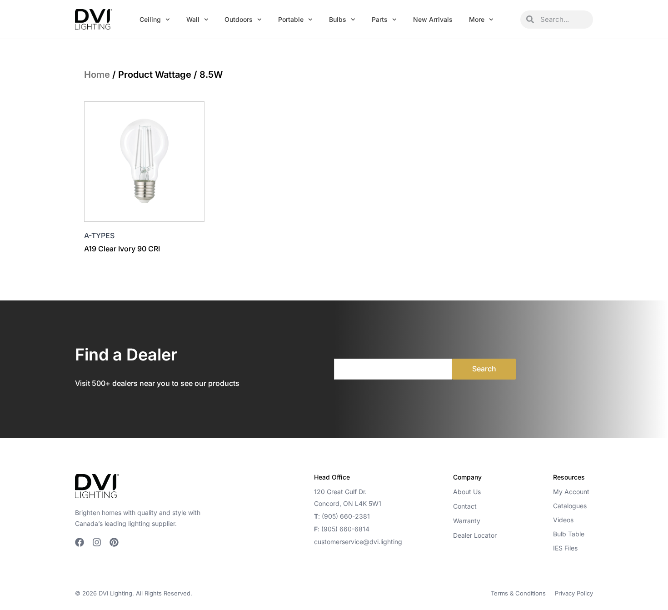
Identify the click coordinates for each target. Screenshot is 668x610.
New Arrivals (433, 19)
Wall (192, 19)
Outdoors (238, 19)
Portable (291, 19)
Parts (380, 19)
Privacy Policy (574, 593)
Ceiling (150, 19)
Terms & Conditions (518, 593)
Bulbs (337, 19)
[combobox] (563, 19)
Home (97, 74)
